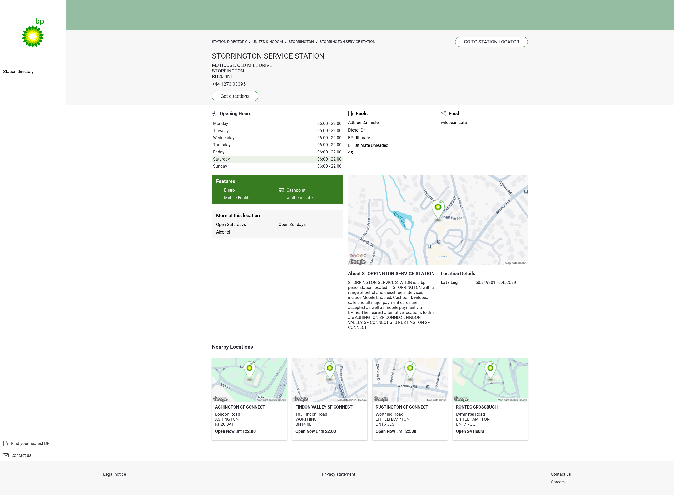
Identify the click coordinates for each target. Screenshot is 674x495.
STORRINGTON (301, 42)
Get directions (235, 96)
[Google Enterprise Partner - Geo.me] (358, 256)
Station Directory (229, 42)
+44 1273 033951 (230, 84)
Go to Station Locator (491, 42)
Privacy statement (338, 474)
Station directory (18, 71)
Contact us (21, 455)
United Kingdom (267, 42)
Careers (558, 481)
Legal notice (114, 474)
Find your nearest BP (30, 443)
